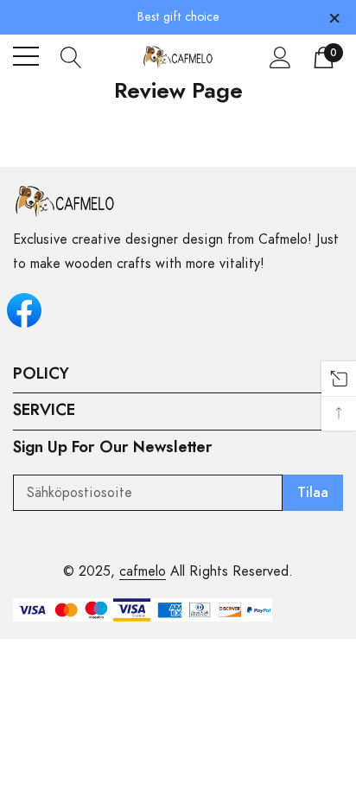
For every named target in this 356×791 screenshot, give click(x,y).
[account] (280, 57)
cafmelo (142, 571)
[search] (71, 56)
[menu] (26, 56)
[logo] (178, 56)
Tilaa (312, 493)
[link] (65, 201)
